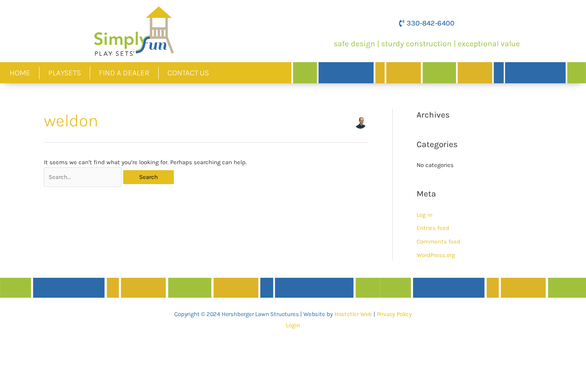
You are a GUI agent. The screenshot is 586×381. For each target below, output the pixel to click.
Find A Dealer (124, 72)
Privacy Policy (394, 314)
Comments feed (438, 241)
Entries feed (433, 228)
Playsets (64, 72)
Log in (425, 214)
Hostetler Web (353, 314)
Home (20, 72)
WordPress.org (436, 255)
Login (293, 325)
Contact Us (188, 72)
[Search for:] (83, 177)
